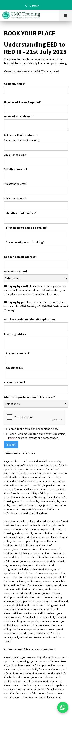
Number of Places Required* (22, 102)
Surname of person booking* (25, 242)
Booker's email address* (20, 257)
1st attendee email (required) (21, 140)
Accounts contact (17, 353)
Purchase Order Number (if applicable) (29, 319)
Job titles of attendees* (20, 213)
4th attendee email (15, 184)
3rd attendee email (15, 169)
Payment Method (15, 271)
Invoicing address (15, 334)
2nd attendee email (15, 154)
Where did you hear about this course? (29, 397)
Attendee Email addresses (21, 135)
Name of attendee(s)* (18, 116)
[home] (22, 15)
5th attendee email (15, 198)
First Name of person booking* (26, 227)
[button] (65, 15)
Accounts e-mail (14, 382)
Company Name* (14, 83)
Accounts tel (14, 368)
